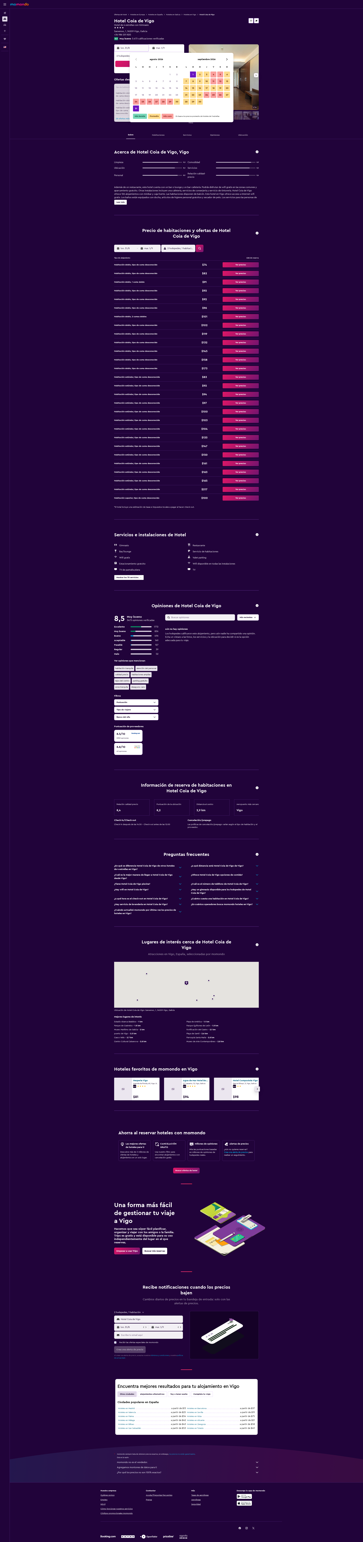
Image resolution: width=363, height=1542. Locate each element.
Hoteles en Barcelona (196, 1408)
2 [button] (177, 74)
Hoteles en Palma (126, 1416)
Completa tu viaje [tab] (201, 1394)
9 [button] (177, 81)
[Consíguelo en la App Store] (244, 1503)
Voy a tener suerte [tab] (178, 1394)
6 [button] (156, 81)
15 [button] (170, 88)
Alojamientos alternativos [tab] (152, 1394)
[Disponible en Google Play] (244, 1496)
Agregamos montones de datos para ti (137, 1467)
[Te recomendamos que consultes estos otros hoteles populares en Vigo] (257, 1069)
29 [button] (170, 102)
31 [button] (136, 108)
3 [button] (136, 81)
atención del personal (146, 668)
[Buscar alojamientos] (5, 19)
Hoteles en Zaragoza (196, 1424)
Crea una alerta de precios (236, 1152)
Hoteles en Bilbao (126, 1424)
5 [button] (149, 81)
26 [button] (149, 102)
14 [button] (163, 88)
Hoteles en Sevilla (195, 1412)
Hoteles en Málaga (126, 1420)
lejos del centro (122, 681)
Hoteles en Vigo (190, 14)
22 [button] (170, 95)
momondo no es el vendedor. (132, 1462)
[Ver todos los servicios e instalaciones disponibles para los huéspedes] (257, 535)
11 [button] (143, 88)
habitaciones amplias (141, 675)
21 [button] (163, 95)
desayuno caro (138, 687)
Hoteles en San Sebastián (129, 1428)
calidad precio (121, 675)
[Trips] (5, 39)
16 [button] (177, 88)
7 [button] (163, 81)
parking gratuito (140, 681)
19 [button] (150, 95)
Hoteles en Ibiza (194, 1416)
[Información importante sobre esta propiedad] (257, 788)
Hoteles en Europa (137, 14)
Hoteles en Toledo (195, 1428)
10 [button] (136, 88)
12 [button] (150, 88)
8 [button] (170, 81)
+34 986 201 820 (122, 35)
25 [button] (143, 102)
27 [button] (156, 102)
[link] (186, 1170)
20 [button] (156, 95)
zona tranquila (121, 687)
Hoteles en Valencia (127, 1412)
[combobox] (151, 1319)
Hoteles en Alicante (195, 1420)
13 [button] (156, 88)
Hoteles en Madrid (126, 1408)
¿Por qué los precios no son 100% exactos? (139, 1472)
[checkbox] (128, 736)
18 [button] (143, 95)
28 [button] (163, 102)
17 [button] (136, 95)
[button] (5, 4)
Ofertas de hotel (120, 14)
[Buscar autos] (5, 25)
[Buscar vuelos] (5, 13)
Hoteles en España (155, 14)
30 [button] (177, 102)
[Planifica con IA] (5, 31)
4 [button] (142, 81)
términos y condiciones (160, 1355)
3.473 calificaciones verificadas (148, 39)
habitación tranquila (124, 668)
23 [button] (177, 95)
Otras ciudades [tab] (127, 1394)
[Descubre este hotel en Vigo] (257, 152)
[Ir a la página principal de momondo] (19, 4)
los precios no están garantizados (182, 1454)
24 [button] (136, 102)
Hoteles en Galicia (173, 14)
